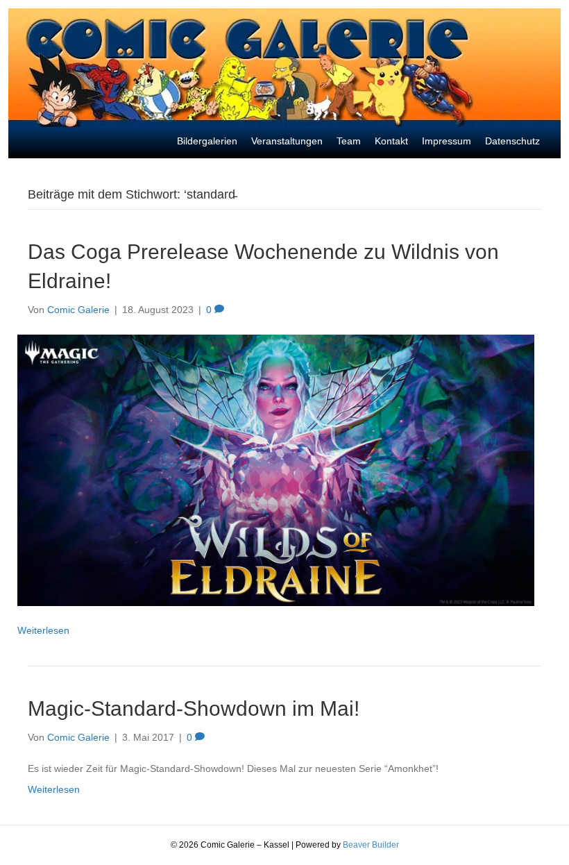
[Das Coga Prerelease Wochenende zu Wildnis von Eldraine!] (275, 469)
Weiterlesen (43, 630)
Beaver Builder (371, 845)
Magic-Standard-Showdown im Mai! (193, 708)
